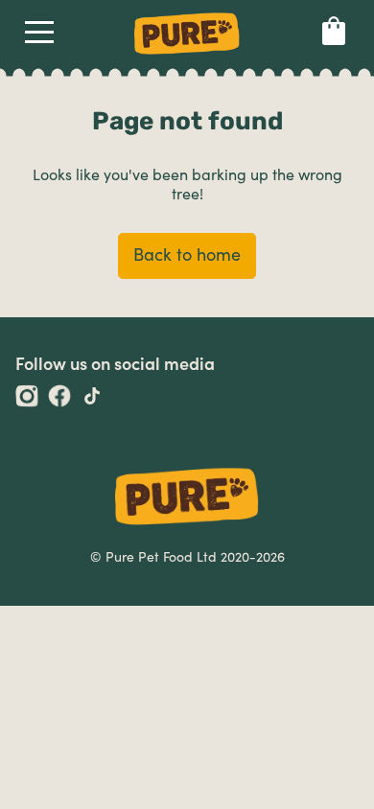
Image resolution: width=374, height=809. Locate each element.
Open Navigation (39, 36)
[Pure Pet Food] (187, 57)
